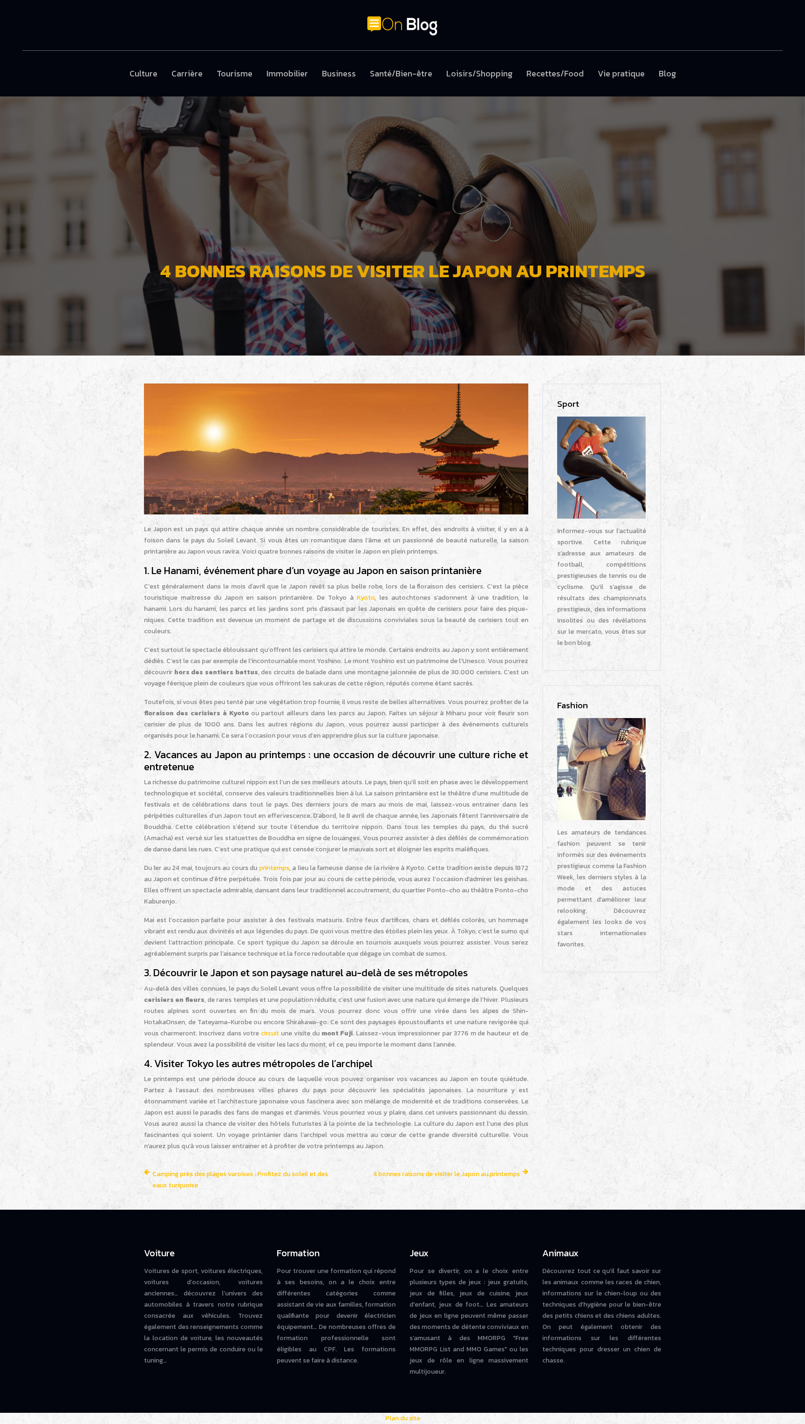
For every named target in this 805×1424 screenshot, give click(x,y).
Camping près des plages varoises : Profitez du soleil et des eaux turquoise (240, 1179)
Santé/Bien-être (401, 73)
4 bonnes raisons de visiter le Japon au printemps (446, 1174)
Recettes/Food (555, 73)
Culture (143, 73)
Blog (667, 73)
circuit (270, 1033)
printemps (274, 868)
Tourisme (234, 73)
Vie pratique (621, 73)
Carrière (187, 73)
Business (339, 73)
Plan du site (402, 1418)
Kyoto (366, 597)
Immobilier (287, 73)
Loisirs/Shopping (479, 73)
